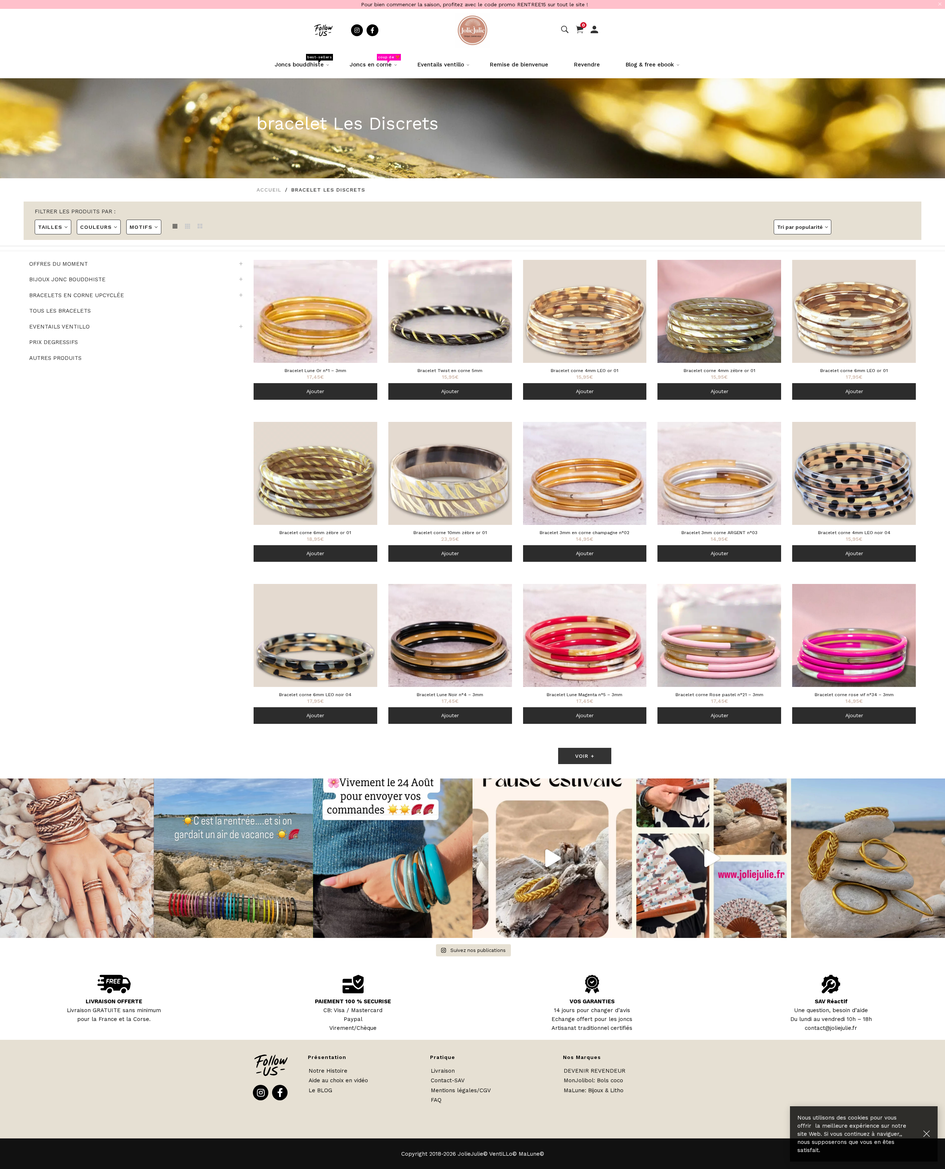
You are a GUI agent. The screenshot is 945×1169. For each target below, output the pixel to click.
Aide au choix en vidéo (338, 1080)
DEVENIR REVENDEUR (594, 1070)
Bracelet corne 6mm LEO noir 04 (315, 694)
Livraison (443, 1070)
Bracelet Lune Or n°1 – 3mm (315, 370)
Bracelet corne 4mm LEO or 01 (584, 370)
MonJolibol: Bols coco (593, 1080)
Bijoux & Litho (605, 1090)
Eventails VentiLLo (59, 326)
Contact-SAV (448, 1080)
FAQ (436, 1100)
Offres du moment (58, 264)
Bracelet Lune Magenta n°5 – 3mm (584, 694)
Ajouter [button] (315, 391)
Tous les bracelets (60, 310)
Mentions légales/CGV (461, 1090)
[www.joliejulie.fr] (711, 858)
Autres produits (55, 358)
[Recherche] (564, 30)
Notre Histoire (328, 1070)
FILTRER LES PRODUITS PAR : (75, 211)
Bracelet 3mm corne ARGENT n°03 (719, 532)
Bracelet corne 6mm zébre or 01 (315, 532)
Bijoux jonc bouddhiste (67, 279)
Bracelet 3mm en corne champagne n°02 (584, 532)
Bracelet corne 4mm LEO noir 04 (854, 532)
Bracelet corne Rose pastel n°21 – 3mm (719, 694)
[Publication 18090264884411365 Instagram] (552, 858)
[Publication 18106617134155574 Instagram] (392, 858)
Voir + (584, 756)
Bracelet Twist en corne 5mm (449, 370)
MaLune (574, 1090)
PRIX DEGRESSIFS (53, 342)
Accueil (269, 190)
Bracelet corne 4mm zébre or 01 (719, 370)
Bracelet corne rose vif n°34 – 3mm (854, 694)
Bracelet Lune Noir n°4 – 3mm (450, 694)
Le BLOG (320, 1090)
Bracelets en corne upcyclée (76, 295)
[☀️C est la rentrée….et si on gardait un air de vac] (233, 858)
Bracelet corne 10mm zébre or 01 (450, 532)
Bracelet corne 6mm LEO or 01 (854, 370)
